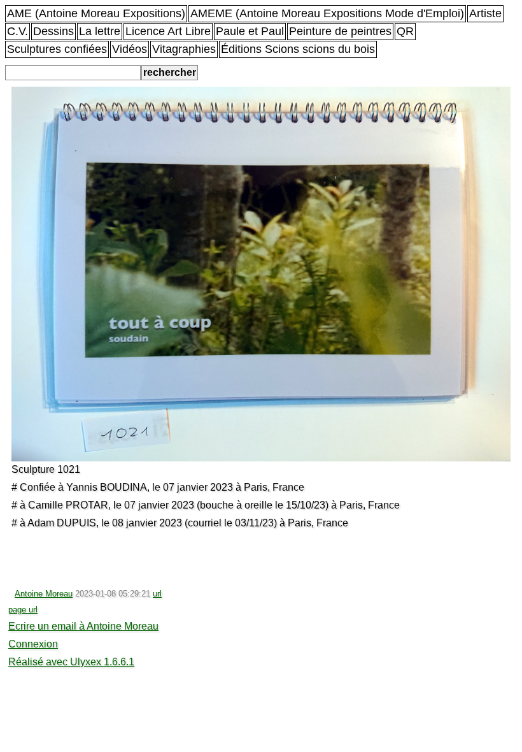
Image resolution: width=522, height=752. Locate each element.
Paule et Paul (250, 31)
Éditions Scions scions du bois (298, 49)
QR (405, 31)
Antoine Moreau (44, 593)
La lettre (99, 31)
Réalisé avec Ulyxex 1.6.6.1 (71, 661)
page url (23, 609)
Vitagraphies (184, 49)
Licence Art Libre (168, 31)
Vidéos (129, 49)
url (157, 593)
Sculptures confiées (57, 49)
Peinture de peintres (340, 31)
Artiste (485, 13)
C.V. (17, 31)
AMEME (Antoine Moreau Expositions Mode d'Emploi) (327, 13)
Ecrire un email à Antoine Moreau (83, 626)
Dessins (53, 31)
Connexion (33, 644)
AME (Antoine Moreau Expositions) (96, 13)
